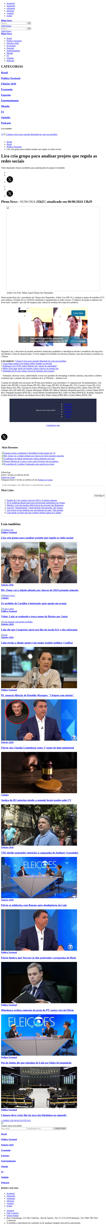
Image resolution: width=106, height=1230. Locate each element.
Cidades (5, 598)
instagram (11, 6)
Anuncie (10, 1210)
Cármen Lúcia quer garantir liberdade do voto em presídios (40, 361)
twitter (9, 16)
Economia (11, 46)
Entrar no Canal (8, 477)
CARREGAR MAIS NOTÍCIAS (16, 1120)
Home (9, 142)
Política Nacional (14, 41)
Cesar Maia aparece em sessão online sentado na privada (27, 363)
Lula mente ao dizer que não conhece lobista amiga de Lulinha (34, 513)
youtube (10, 13)
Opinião (10, 58)
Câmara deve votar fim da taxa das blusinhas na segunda (33, 1115)
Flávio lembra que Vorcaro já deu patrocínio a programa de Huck (38, 957)
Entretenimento (13, 51)
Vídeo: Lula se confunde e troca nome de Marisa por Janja (34, 616)
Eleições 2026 (13, 43)
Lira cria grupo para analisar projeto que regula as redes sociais (37, 537)
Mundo (10, 53)
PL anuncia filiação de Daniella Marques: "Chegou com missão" (37, 695)
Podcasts (10, 60)
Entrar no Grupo (45, 480)
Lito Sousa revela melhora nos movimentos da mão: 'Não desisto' (35, 510)
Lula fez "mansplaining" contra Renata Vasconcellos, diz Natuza (35, 508)
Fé (8, 55)
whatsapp (11, 8)
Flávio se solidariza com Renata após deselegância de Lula (34, 905)
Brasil (9, 38)
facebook (11, 3)
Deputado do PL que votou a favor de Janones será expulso (28, 371)
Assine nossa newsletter (11, 1126)
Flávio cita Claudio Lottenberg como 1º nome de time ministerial (37, 747)
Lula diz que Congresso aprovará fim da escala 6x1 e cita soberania (39, 629)
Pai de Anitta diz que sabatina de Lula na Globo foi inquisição (36, 1062)
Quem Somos (12, 1215)
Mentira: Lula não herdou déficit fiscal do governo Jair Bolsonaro (35, 505)
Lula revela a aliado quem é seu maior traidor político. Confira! (37, 642)
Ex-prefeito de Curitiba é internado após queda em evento (34, 603)
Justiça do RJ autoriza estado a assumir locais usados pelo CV (36, 800)
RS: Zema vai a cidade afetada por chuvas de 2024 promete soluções (39, 590)
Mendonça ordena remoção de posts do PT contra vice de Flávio (37, 1010)
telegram (10, 11)
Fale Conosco (13, 1213)
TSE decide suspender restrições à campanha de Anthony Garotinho (39, 852)
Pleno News (6, 20)
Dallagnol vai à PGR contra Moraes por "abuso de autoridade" (30, 366)
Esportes (10, 48)
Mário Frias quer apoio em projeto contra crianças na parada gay (31, 368)
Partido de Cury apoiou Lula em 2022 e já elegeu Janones (32, 500)
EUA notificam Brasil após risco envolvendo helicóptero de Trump (36, 503)
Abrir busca (6, 26)
